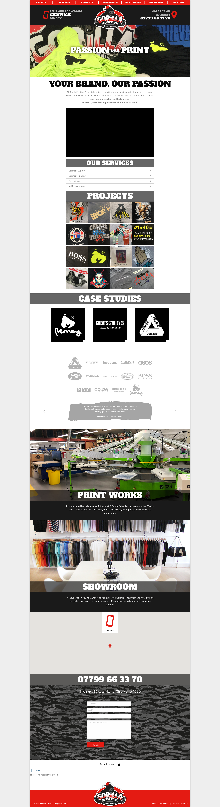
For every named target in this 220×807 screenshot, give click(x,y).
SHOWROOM (156, 2)
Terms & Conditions (180, 803)
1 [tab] (106, 73)
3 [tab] (112, 73)
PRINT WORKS (133, 2)
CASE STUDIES (110, 2)
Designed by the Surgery (161, 803)
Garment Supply (77, 170)
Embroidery (74, 181)
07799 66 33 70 (155, 18)
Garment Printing (77, 175)
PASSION (41, 2)
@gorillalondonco (109, 764)
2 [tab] (109, 73)
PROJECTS (87, 2)
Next (176, 411)
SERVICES (64, 2)
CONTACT (178, 2)
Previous (44, 411)
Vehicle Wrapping (77, 186)
